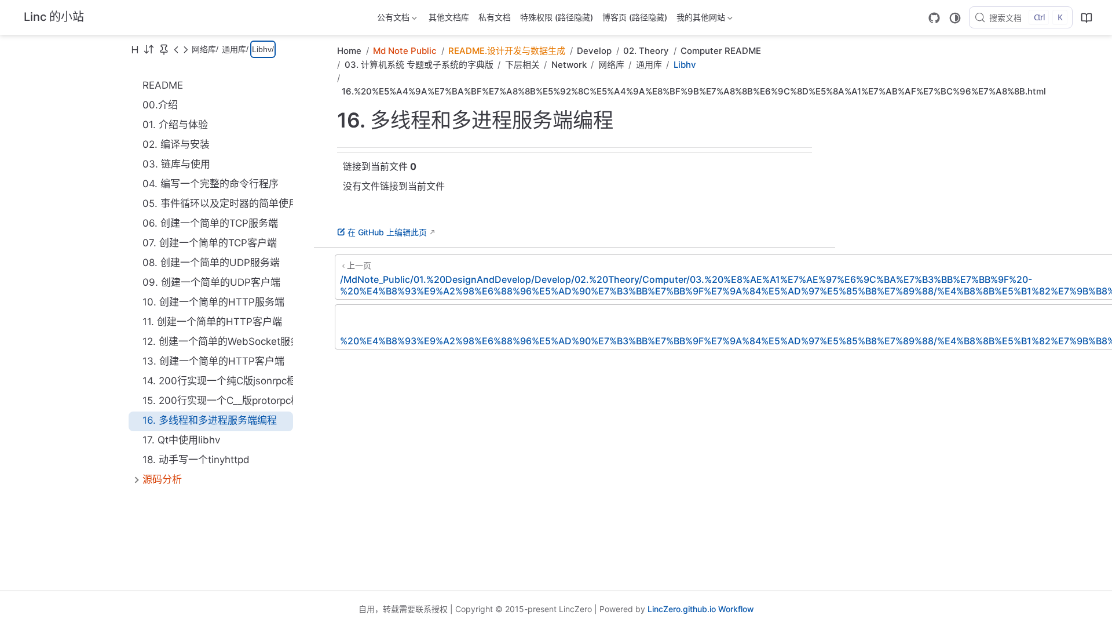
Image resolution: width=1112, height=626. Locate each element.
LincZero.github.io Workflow (701, 609)
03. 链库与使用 (176, 164)
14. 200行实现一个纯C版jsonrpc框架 (217, 381)
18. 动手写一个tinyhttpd (196, 459)
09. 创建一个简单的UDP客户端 (211, 282)
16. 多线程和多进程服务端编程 (209, 420)
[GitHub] (934, 18)
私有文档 (494, 17)
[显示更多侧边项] (176, 49)
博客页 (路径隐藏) (634, 17)
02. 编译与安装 (176, 144)
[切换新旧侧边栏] (148, 49)
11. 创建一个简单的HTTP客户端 (212, 321)
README (162, 85)
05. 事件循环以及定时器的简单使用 (217, 203)
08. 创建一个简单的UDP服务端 (211, 262)
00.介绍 (160, 105)
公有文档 (392, 19)
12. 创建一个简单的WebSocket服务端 (217, 341)
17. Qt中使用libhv (181, 440)
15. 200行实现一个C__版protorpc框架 (217, 400)
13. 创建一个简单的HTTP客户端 (213, 361)
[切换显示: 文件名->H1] (135, 49)
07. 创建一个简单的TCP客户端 (209, 243)
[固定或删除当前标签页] (163, 49)
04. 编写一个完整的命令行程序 (210, 184)
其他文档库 (449, 17)
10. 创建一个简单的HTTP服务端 (213, 302)
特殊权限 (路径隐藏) (556, 17)
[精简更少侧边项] (185, 49)
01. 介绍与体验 (175, 124)
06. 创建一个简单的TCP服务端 (210, 223)
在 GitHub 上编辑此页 (387, 232)
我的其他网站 (699, 19)
